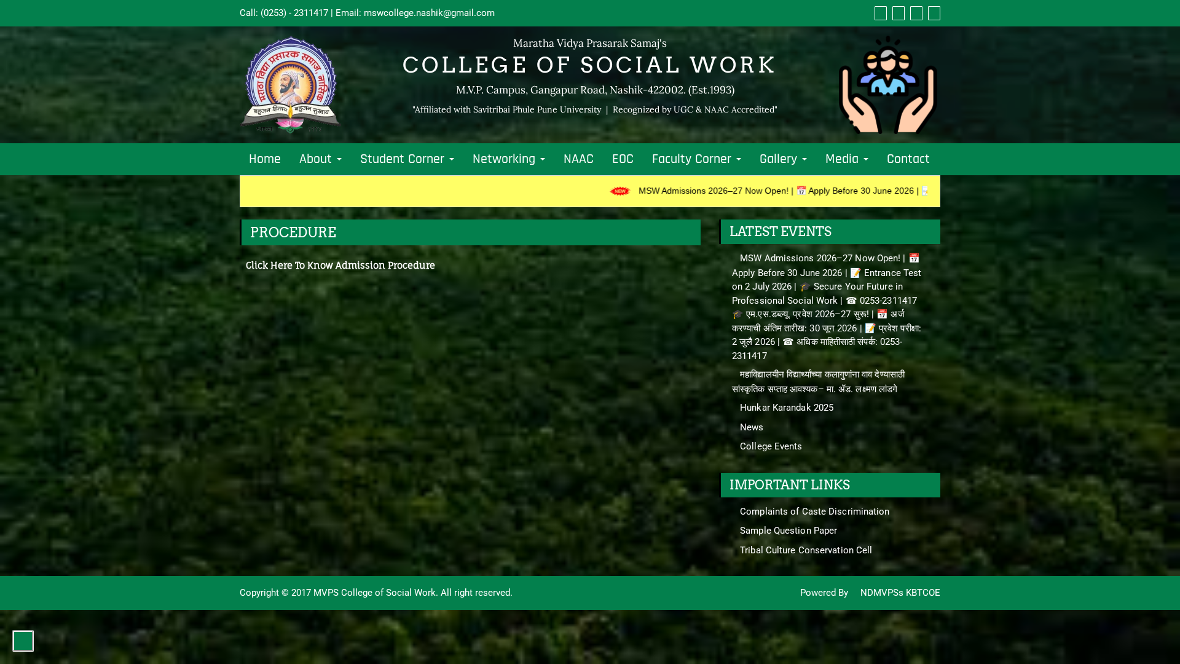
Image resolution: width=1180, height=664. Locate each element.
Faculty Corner (693, 159)
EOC (623, 159)
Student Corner (404, 159)
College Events (771, 446)
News (751, 427)
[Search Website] (932, 12)
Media (843, 159)
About (317, 159)
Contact (908, 159)
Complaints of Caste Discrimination (814, 511)
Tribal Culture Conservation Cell (806, 550)
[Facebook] (879, 12)
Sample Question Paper (788, 530)
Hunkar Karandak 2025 (786, 407)
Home (265, 159)
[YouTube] (914, 12)
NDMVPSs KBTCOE (899, 592)
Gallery (780, 159)
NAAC (579, 159)
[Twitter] (897, 12)
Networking (506, 159)
